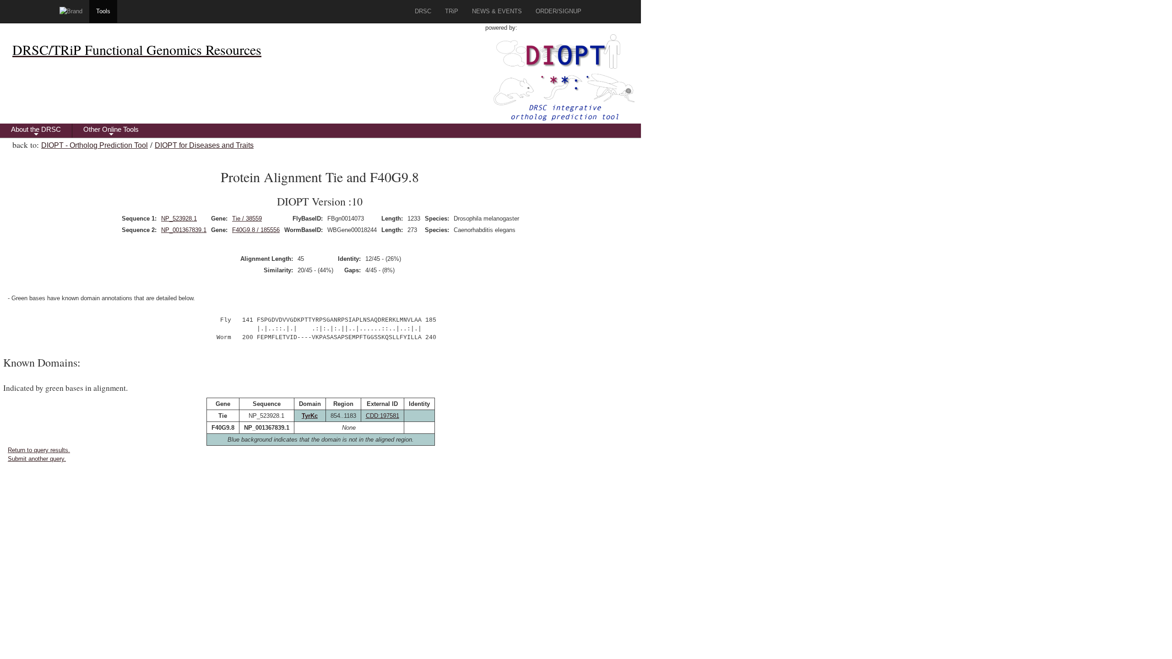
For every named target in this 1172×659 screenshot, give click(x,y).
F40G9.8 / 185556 (256, 230)
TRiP (451, 11)
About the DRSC (36, 131)
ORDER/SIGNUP (558, 11)
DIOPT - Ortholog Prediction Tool (94, 145)
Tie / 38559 (247, 218)
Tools (103, 11)
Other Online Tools (111, 131)
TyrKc (310, 415)
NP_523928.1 (179, 218)
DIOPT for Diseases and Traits (204, 145)
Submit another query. (37, 458)
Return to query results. (39, 450)
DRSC (423, 11)
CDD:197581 (382, 415)
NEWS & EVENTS (497, 11)
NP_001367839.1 (183, 230)
